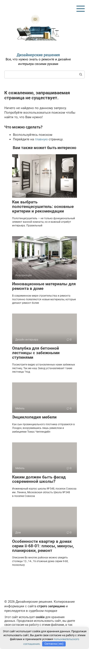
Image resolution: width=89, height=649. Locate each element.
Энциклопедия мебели (34, 417)
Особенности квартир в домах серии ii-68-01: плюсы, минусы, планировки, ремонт (43, 546)
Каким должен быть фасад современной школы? (39, 479)
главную (41, 139)
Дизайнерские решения (38, 55)
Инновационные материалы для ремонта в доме (44, 286)
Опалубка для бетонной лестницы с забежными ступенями (36, 353)
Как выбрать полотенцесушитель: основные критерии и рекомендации (43, 206)
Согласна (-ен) (54, 643)
